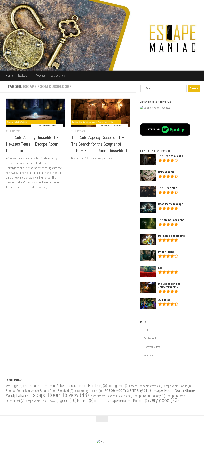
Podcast (40, 75)
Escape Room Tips (37, 401)
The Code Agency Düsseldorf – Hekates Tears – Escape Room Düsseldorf (32, 144)
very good (164, 400)
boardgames (58, 75)
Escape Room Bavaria (177, 386)
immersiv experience (113, 400)
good (68, 400)
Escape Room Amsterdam (145, 386)
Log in (147, 329)
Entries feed (150, 338)
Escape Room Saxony (149, 396)
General (54, 401)
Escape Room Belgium (22, 391)
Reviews (22, 75)
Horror (85, 400)
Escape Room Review (59, 395)
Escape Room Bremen (88, 390)
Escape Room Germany (126, 390)
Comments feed (152, 346)
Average (14, 386)
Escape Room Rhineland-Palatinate (111, 396)
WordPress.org (151, 355)
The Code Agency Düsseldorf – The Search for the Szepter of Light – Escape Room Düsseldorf (99, 144)
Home (9, 75)
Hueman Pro (38, 428)
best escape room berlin (41, 386)
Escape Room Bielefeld (56, 391)
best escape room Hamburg (83, 385)
